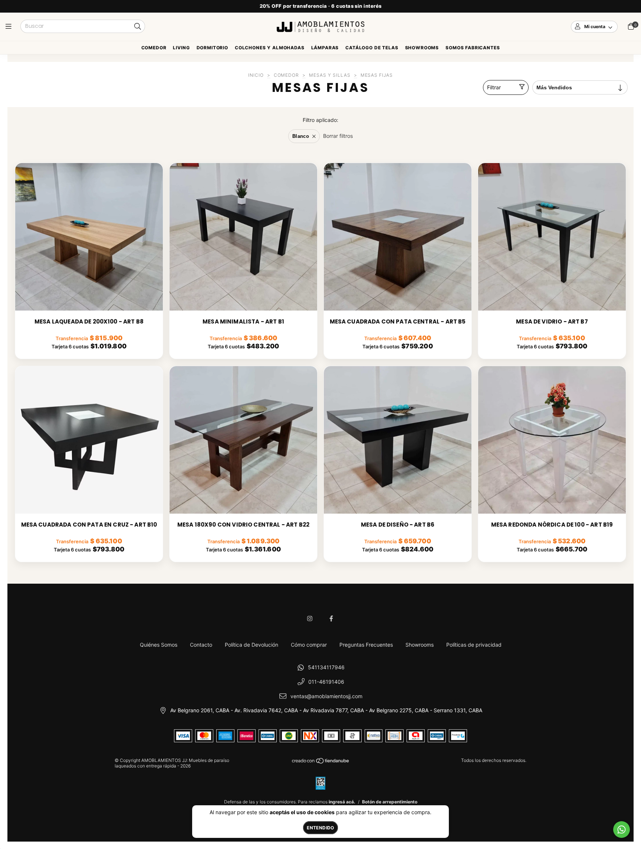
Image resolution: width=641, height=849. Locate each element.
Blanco (300, 136)
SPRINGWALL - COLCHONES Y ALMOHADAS (270, 49)
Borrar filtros (338, 136)
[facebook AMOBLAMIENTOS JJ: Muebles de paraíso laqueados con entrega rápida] (331, 618)
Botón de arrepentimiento (389, 802)
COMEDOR (286, 75)
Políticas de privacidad (474, 644)
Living (181, 47)
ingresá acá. (342, 802)
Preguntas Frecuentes (366, 644)
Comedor (154, 47)
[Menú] (10, 26)
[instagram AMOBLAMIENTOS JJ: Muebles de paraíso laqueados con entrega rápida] (310, 618)
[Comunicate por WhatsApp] (621, 829)
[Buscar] (137, 27)
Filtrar (494, 87)
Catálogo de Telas (371, 47)
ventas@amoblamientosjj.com (326, 696)
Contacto (201, 644)
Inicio (256, 75)
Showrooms (422, 47)
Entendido (320, 827)
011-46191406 (326, 682)
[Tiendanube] (321, 762)
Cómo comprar (309, 644)
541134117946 (326, 667)
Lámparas (325, 47)
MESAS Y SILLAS (329, 75)
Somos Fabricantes (473, 47)
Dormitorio (212, 47)
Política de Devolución (251, 644)
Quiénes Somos (158, 644)
